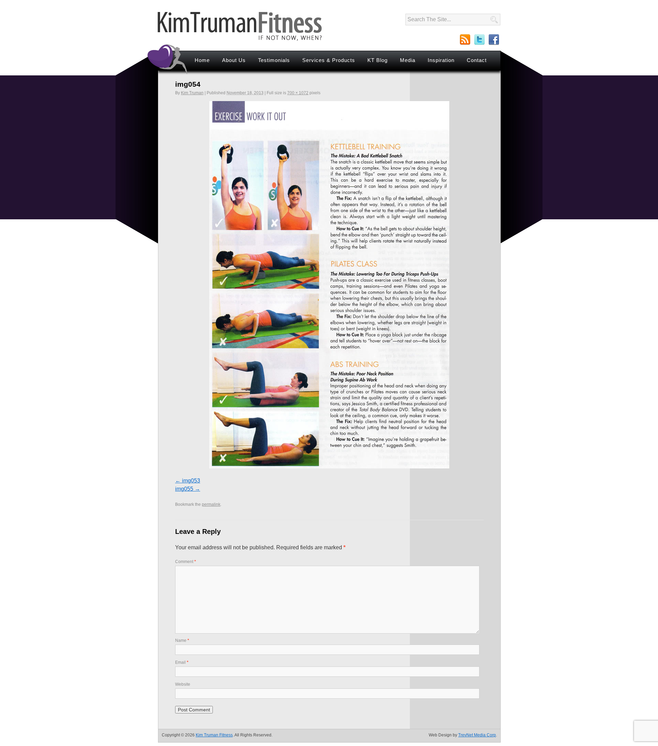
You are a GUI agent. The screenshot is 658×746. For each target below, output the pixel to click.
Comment (185, 561)
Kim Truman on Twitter (479, 39)
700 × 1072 (297, 92)
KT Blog (377, 60)
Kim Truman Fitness (214, 735)
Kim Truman (192, 92)
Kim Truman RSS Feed (465, 39)
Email (181, 662)
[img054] (329, 284)
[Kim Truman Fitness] (240, 39)
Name (182, 640)
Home (202, 60)
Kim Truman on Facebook (494, 39)
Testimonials (274, 60)
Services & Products (328, 60)
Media (407, 60)
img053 (191, 481)
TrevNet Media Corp (477, 735)
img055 (184, 489)
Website (182, 684)
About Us (234, 60)
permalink (211, 504)
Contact (477, 60)
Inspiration (441, 60)
